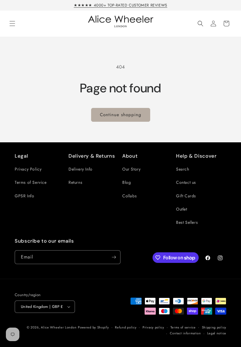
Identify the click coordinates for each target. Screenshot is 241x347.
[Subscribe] (113, 257)
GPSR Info (24, 196)
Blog (126, 182)
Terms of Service (31, 182)
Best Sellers (187, 222)
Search (182, 169)
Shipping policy (214, 327)
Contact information (185, 333)
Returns (75, 182)
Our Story (131, 169)
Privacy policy (153, 327)
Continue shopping (120, 114)
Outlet (181, 209)
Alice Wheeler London (58, 327)
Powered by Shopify (93, 327)
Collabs (129, 196)
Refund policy (125, 327)
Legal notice (216, 333)
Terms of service (183, 327)
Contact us (186, 182)
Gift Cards (186, 196)
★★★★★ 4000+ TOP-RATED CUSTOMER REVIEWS (120, 5)
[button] (12, 23)
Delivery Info (80, 169)
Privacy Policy (28, 169)
